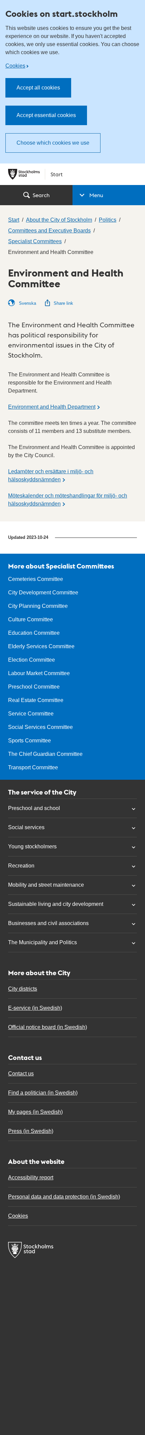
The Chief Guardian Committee (45, 754)
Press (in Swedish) (30, 1131)
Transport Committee (33, 767)
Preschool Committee (34, 687)
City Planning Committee (38, 606)
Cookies (15, 66)
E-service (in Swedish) (35, 1008)
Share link (63, 303)
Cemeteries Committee (35, 579)
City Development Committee (43, 592)
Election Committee (31, 660)
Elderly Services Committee (41, 646)
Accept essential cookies (46, 115)
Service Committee (31, 713)
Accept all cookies (38, 87)
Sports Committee (29, 740)
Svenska (27, 303)
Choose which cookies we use (53, 143)
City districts (22, 989)
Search (41, 194)
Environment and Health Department (51, 407)
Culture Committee (30, 619)
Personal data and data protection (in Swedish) (64, 1197)
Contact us (21, 1073)
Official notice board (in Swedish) (47, 1027)
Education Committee (34, 633)
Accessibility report (30, 1177)
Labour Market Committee (39, 673)
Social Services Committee (40, 727)
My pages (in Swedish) (35, 1112)
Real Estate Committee (35, 700)
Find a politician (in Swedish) (43, 1093)
